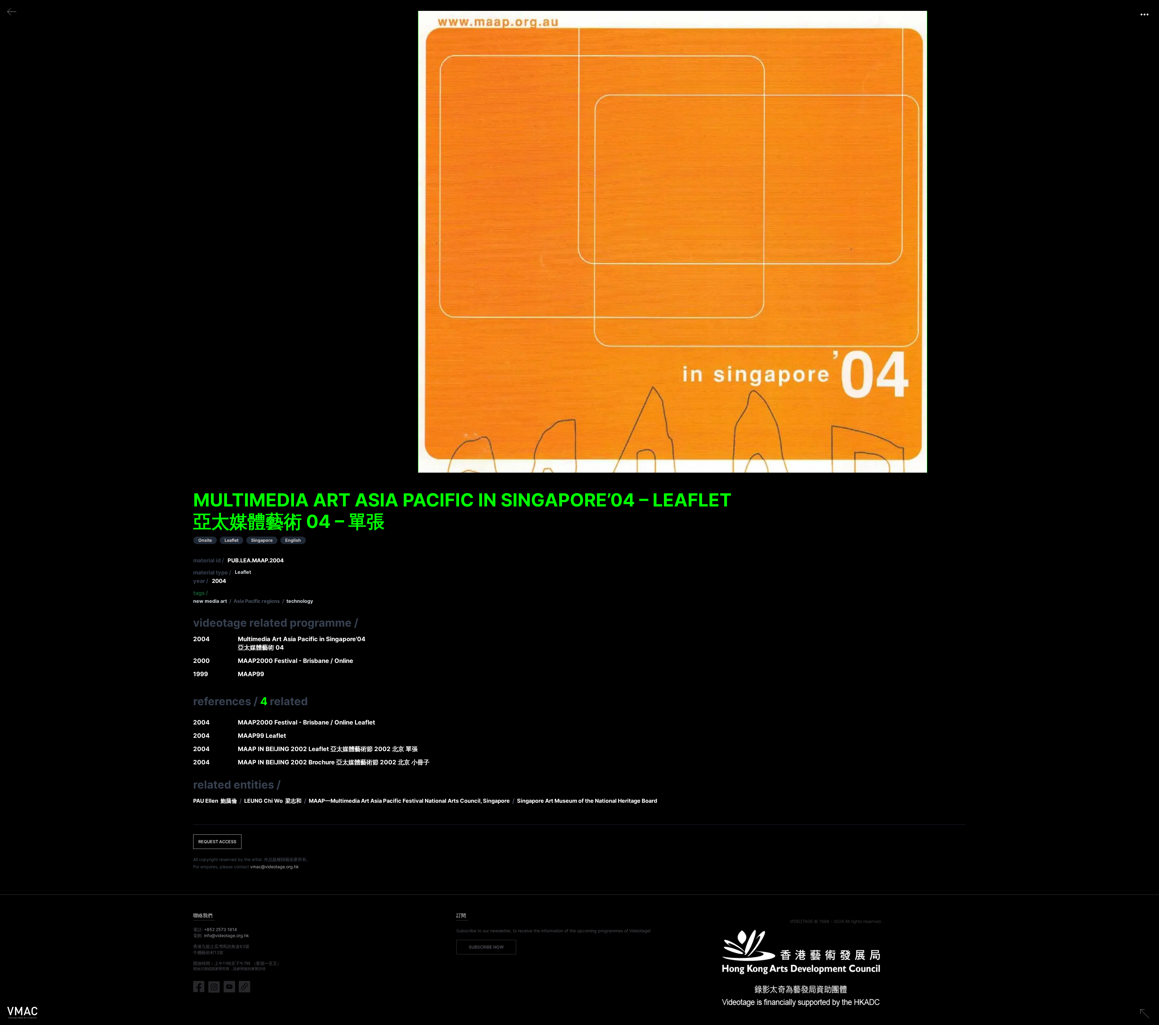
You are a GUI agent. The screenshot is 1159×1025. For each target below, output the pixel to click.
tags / (200, 593)
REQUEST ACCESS (217, 841)
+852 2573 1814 (220, 929)
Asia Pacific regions (257, 601)
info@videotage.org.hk (226, 935)
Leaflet (243, 572)
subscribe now (486, 946)
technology (299, 601)
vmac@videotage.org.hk (274, 866)
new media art (210, 601)
